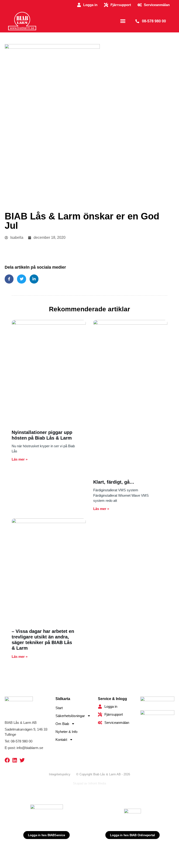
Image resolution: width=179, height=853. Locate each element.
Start (59, 708)
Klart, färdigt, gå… (113, 482)
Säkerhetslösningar (70, 716)
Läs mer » (20, 459)
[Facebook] (7, 760)
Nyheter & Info (66, 732)
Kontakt (61, 740)
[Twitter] (22, 760)
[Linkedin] (14, 760)
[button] (123, 21)
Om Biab (62, 724)
